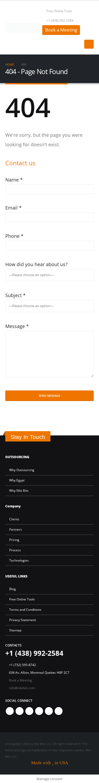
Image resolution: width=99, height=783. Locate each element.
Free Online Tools (59, 11)
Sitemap (15, 630)
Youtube (39, 711)
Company (13, 506)
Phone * (14, 236)
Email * (13, 207)
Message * (17, 326)
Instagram (49, 711)
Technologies (19, 560)
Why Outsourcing (21, 470)
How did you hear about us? (36, 264)
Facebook (10, 711)
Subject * (15, 295)
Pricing (14, 540)
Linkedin (59, 711)
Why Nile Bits (19, 490)
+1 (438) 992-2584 (59, 20)
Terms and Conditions (25, 609)
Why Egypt (17, 480)
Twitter (19, 711)
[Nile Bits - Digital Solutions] (22, 28)
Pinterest (29, 711)
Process (15, 550)
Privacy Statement (22, 620)
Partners (15, 529)
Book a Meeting (61, 30)
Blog (12, 589)
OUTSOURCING (17, 457)
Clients (14, 519)
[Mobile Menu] (89, 44)
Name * (14, 179)
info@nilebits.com (22, 688)
